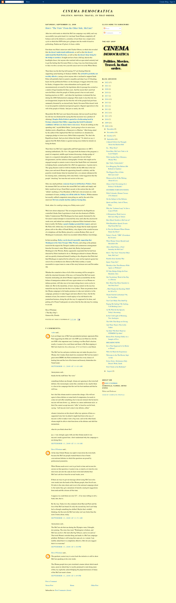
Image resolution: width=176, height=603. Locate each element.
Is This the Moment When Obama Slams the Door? (118, 230)
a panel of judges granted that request (76, 224)
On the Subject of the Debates (116, 199)
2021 (107, 86)
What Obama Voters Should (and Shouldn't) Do (117, 242)
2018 (107, 92)
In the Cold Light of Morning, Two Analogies (116, 316)
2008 (107, 126)
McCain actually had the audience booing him (69, 199)
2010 (107, 119)
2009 (107, 122)
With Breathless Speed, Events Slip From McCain (117, 224)
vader (53, 332)
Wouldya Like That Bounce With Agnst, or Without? (117, 266)
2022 (107, 82)
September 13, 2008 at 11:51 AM (67, 518)
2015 (107, 102)
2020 (107, 89)
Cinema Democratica (88, 11)
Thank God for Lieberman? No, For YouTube (117, 295)
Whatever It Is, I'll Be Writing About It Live (116, 179)
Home (72, 585)
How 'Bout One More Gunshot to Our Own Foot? (117, 284)
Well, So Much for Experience (116, 351)
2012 (107, 112)
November (111, 132)
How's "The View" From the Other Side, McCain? (68, 28)
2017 (107, 96)
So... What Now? (112, 148)
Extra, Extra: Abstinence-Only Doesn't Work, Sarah (116, 362)
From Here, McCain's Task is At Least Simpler (117, 152)
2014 (107, 106)
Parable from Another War (115, 258)
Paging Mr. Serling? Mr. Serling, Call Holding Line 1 (117, 305)
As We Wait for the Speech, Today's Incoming (115, 311)
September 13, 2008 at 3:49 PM (66, 575)
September (111, 139)
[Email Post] (79, 319)
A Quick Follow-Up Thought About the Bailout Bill (116, 143)
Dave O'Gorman (56, 449)
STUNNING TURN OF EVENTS (117, 190)
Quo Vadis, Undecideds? (114, 163)
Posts (107, 28)
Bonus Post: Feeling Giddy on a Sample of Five (117, 337)
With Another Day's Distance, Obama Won (116, 158)
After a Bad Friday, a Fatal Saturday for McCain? (115, 248)
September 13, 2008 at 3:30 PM (66, 547)
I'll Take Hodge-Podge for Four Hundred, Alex (117, 272)
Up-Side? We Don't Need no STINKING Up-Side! (116, 332)
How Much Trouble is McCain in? (118, 220)
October (110, 136)
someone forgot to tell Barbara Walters (77, 183)
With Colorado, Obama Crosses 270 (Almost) (117, 194)
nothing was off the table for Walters (73, 194)
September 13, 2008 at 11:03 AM (67, 366)
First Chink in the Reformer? (116, 367)
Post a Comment (51, 581)
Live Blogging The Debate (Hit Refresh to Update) (117, 167)
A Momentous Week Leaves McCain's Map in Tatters (116, 215)
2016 (107, 99)
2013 (107, 109)
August (109, 371)
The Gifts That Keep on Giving (117, 321)
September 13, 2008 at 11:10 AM (67, 443)
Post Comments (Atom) (63, 590)
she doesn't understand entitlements (61, 52)
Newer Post (49, 585)
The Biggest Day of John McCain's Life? (115, 173)
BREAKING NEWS (113, 342)
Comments (109, 33)
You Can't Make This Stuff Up (116, 300)
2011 (107, 116)
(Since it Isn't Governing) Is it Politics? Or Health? (116, 185)
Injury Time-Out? (112, 262)
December (110, 129)
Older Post (94, 585)
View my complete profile (113, 395)
